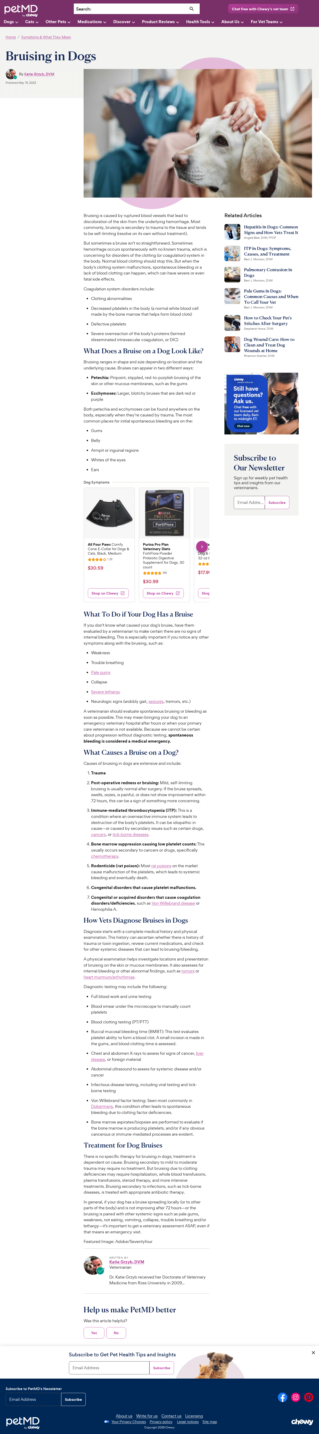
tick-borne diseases (131, 834)
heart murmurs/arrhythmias (109, 977)
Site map (209, 1422)
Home (11, 37)
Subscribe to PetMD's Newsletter (34, 1388)
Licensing (194, 1415)
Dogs (9, 22)
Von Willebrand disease (173, 903)
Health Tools (198, 22)
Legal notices (188, 1422)
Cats (29, 22)
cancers (98, 834)
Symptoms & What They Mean (46, 37)
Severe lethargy (105, 691)
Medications (90, 22)
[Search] (191, 9)
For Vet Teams (264, 22)
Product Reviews (158, 22)
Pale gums (100, 672)
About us (124, 1415)
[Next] (202, 546)
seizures (156, 701)
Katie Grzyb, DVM (39, 74)
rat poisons (161, 865)
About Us (230, 22)
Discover (122, 22)
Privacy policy (161, 1422)
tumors (188, 971)
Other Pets (56, 22)
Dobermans (102, 1106)
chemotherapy (104, 856)
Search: (83, 9)
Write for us (147, 1415)
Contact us (171, 1415)
